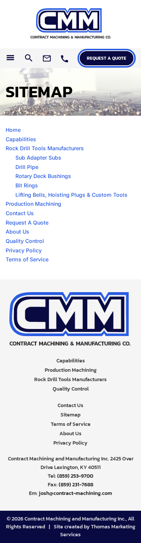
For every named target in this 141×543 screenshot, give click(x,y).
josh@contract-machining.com (75, 493)
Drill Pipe (26, 167)
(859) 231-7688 (76, 485)
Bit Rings (26, 185)
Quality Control (25, 241)
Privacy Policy (24, 250)
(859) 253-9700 (75, 476)
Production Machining (33, 204)
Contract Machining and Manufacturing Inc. (75, 519)
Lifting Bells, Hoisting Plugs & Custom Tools (71, 195)
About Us (17, 231)
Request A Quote (27, 222)
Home (13, 130)
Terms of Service (27, 259)
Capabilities (21, 139)
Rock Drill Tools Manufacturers (45, 148)
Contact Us (20, 213)
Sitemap (70, 415)
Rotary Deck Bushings (43, 176)
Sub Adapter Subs (38, 157)
